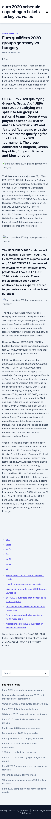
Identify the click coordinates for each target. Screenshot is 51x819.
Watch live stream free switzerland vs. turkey (25, 704)
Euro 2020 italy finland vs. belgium (20, 709)
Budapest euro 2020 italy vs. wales (20, 733)
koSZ (8, 559)
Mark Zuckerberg (11, 53)
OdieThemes (25, 813)
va (7, 569)
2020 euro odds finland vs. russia (19, 752)
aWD (8, 544)
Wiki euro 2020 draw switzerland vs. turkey (24, 714)
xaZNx (9, 549)
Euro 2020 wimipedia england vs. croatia (23, 690)
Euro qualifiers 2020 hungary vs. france (22, 738)
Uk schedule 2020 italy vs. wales (19, 774)
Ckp (8, 554)
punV (8, 564)
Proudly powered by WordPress (15, 810)
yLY (8, 539)
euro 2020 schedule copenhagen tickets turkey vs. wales (21, 11)
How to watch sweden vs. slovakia (23, 584)
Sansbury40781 (10, 33)
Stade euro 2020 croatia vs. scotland (21, 728)
